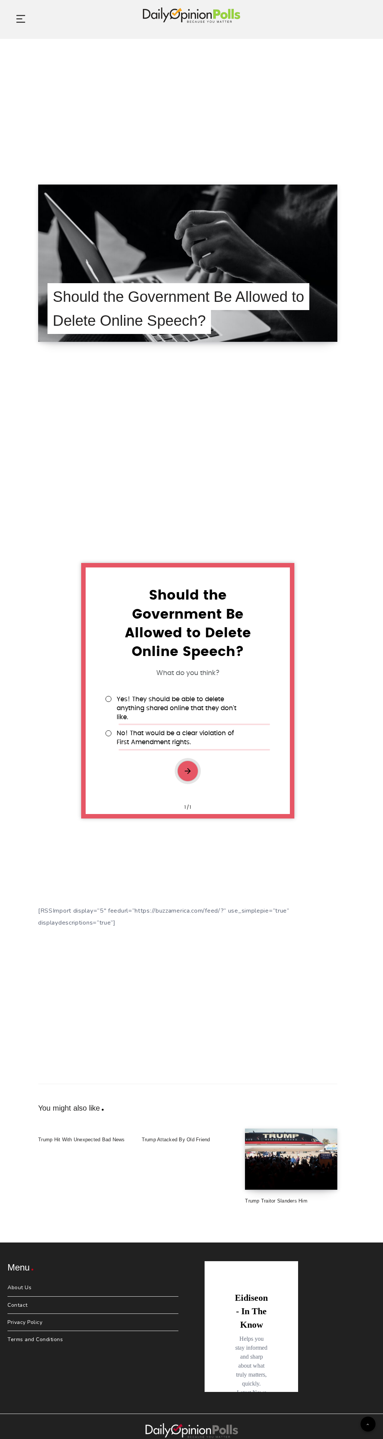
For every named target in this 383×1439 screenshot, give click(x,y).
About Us (19, 1287)
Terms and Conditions (35, 1339)
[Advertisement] (191, 102)
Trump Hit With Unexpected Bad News (81, 1139)
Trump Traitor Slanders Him (276, 1201)
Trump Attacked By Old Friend (176, 1139)
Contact (17, 1305)
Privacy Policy (24, 1322)
